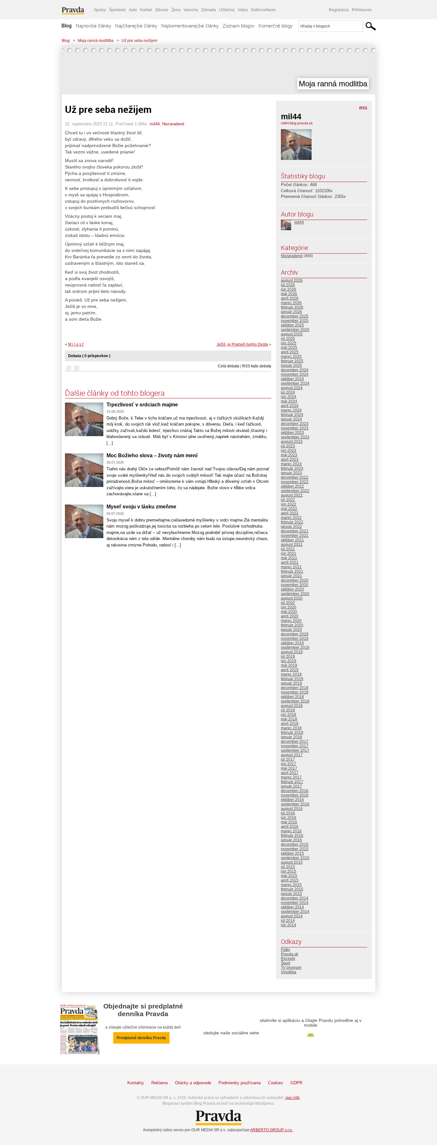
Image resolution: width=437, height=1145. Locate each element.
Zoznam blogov (238, 25)
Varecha (191, 10)
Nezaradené (173, 124)
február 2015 (292, 889)
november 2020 (294, 585)
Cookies (275, 1082)
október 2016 (292, 799)
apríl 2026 (289, 298)
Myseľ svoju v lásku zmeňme (141, 506)
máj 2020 (289, 611)
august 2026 (292, 280)
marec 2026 (291, 303)
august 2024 (292, 388)
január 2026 (291, 312)
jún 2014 (288, 925)
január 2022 (291, 526)
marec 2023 (291, 464)
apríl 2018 (289, 723)
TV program (291, 967)
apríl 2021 (289, 562)
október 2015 (292, 853)
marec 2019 (291, 674)
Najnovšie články (93, 25)
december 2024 (294, 370)
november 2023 (294, 428)
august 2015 (292, 862)
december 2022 (294, 477)
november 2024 (294, 374)
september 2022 (295, 491)
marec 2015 (291, 884)
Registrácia (339, 10)
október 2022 (292, 486)
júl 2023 (288, 446)
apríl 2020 (289, 616)
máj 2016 (289, 822)
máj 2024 (289, 401)
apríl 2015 (289, 880)
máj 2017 (289, 768)
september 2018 (295, 701)
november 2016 (294, 795)
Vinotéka (288, 972)
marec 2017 (291, 777)
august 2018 (292, 705)
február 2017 (292, 782)
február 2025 (292, 361)
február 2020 (292, 625)
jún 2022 (288, 504)
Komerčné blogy (275, 25)
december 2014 (294, 898)
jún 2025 (288, 343)
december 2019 (294, 634)
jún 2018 (288, 714)
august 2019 (292, 652)
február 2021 (292, 571)
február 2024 (292, 414)
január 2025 (291, 365)
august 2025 (292, 334)
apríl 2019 (289, 670)
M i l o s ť (76, 344)
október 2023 (292, 432)
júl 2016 (288, 813)
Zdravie (161, 10)
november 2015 (294, 849)
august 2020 (292, 598)
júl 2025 (288, 338)
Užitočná (226, 10)
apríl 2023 (289, 459)
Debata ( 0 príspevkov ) (89, 356)
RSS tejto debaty (256, 366)
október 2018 (292, 696)
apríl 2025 (289, 352)
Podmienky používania (240, 1082)
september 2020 (295, 594)
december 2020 (294, 580)
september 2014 (295, 911)
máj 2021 (289, 558)
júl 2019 (288, 656)
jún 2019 (288, 661)
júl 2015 (288, 867)
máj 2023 (289, 455)
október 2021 (292, 540)
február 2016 (292, 835)
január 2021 (291, 576)
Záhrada (208, 10)
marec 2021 (291, 567)
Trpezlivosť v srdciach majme (142, 404)
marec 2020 (291, 620)
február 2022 (292, 522)
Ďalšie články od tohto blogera (115, 393)
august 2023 (292, 441)
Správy (100, 10)
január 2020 (291, 629)
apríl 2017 (289, 773)
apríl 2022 (289, 513)
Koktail (146, 10)
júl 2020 (288, 602)
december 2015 (294, 844)
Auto (133, 10)
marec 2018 (291, 728)
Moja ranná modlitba (96, 40)
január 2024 (291, 419)
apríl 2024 (289, 406)
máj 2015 (289, 876)
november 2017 (294, 746)
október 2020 (292, 589)
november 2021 (294, 535)
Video (243, 10)
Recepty (288, 958)
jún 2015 (288, 871)
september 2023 (295, 437)
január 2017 (291, 786)
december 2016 (294, 790)
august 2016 (292, 808)
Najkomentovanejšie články (190, 25)
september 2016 (295, 804)
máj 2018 (289, 719)
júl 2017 (288, 759)
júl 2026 (288, 285)
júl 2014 (288, 920)
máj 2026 (289, 294)
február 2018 (292, 732)
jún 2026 (288, 289)
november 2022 (294, 482)
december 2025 (294, 316)
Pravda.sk (289, 954)
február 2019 (292, 679)
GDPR (296, 1082)
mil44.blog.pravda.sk (297, 123)
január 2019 (291, 683)
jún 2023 (288, 450)
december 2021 (294, 531)
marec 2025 (291, 356)
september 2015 (295, 858)
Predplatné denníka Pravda (141, 1038)
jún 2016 (288, 817)
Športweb (117, 10)
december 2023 (294, 423)
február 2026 (292, 307)
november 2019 (294, 638)
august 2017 (292, 755)
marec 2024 (291, 410)
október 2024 (292, 379)
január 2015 (291, 893)
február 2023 (292, 468)
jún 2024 (288, 397)
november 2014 (294, 902)
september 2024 (295, 383)
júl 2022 (288, 500)
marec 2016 (291, 831)
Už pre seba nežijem (139, 40)
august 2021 (292, 544)
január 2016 (291, 840)
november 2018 (294, 692)
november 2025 (294, 320)
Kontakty (135, 1082)
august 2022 (292, 495)
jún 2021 (288, 553)
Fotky (285, 949)
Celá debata (228, 366)
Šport (285, 963)
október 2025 (292, 325)
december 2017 (294, 741)
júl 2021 (288, 549)
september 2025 (295, 329)
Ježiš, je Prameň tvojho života (242, 344)
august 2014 (292, 916)
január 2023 (291, 473)
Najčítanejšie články (136, 25)
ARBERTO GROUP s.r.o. (271, 1130)
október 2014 (292, 907)
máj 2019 (289, 665)
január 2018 (291, 737)
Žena (175, 10)
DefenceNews (263, 10)
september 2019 (295, 647)
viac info (292, 1097)
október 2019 (292, 643)
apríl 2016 (289, 826)
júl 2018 (288, 710)
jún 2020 (288, 607)
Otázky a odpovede (193, 1082)
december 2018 (294, 688)
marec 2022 (291, 517)
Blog (66, 25)
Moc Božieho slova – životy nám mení (152, 455)
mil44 (155, 124)
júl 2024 (288, 392)
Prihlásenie (362, 10)
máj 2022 (289, 508)
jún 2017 (288, 764)
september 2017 (295, 750)
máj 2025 (289, 347)
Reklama (159, 1082)
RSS (363, 108)
